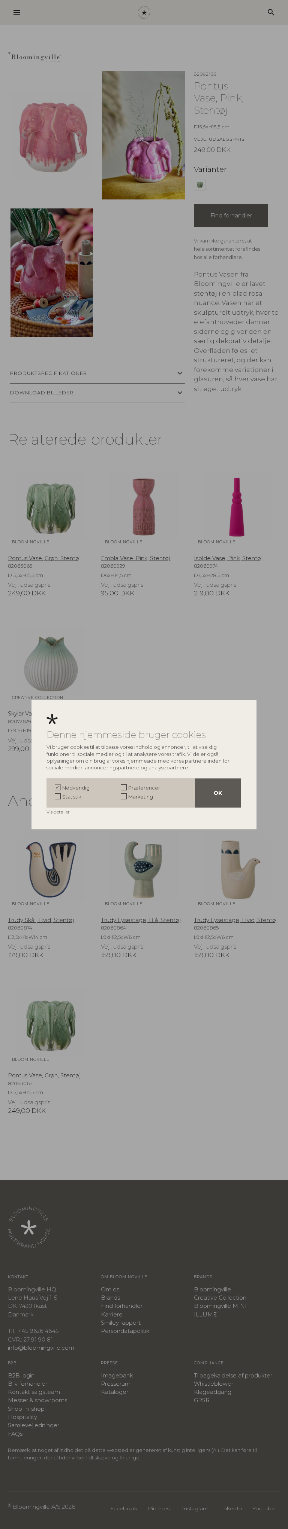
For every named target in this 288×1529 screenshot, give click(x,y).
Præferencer (144, 788)
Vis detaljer (58, 812)
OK (218, 793)
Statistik (71, 797)
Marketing (140, 797)
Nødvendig (76, 788)
